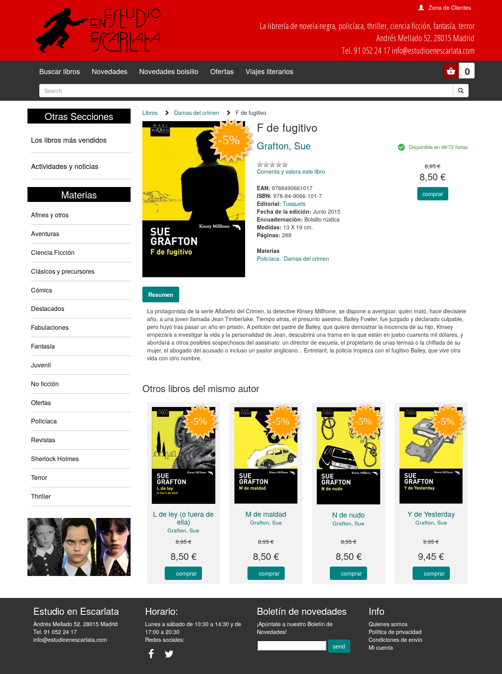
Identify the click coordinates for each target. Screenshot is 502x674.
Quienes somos (388, 624)
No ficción (45, 383)
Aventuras (45, 233)
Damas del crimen (196, 112)
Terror (39, 477)
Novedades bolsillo (168, 71)
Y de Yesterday (431, 514)
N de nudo (348, 514)
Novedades (109, 71)
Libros (150, 112)
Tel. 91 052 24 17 (55, 632)
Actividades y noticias (64, 166)
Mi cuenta (381, 647)
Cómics (41, 289)
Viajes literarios (269, 71)
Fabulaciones (50, 327)
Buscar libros (59, 71)
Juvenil (41, 364)
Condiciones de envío (395, 639)
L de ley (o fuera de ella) (183, 518)
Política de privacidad (395, 632)
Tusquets (294, 203)
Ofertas (222, 71)
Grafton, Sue (183, 530)
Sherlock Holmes (55, 458)
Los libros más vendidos (69, 139)
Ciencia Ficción (53, 252)
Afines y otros (50, 214)
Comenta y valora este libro (291, 171)
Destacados (47, 308)
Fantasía (43, 346)
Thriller (41, 496)
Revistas (43, 439)
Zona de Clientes (450, 7)
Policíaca (44, 420)
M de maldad (266, 514)
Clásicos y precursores (63, 271)
